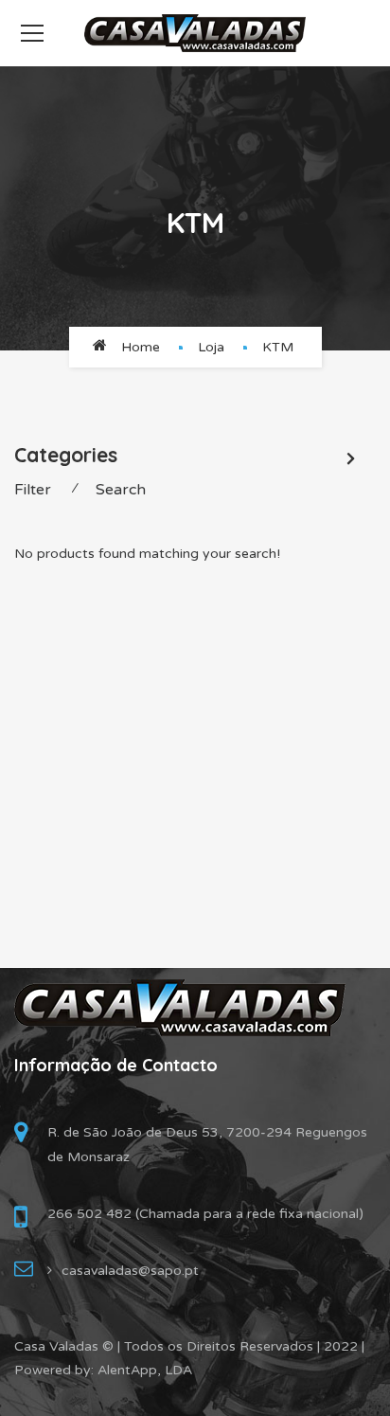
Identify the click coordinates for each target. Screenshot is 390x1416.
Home (140, 347)
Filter (32, 489)
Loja (211, 347)
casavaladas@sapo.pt (130, 1271)
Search (121, 489)
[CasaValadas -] (194, 33)
